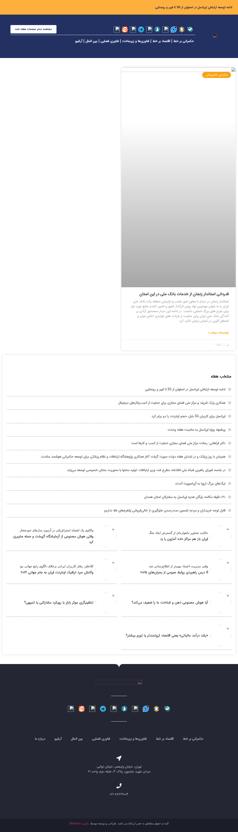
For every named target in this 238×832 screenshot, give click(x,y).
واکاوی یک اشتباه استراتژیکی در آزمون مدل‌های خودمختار (56, 530)
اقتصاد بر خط (161, 41)
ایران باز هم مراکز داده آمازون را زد (184, 539)
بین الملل (91, 41)
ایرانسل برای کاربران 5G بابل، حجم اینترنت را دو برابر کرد (188, 416)
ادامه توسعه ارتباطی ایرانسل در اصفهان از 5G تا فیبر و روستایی (193, 7)
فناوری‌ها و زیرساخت (135, 41)
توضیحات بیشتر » (218, 333)
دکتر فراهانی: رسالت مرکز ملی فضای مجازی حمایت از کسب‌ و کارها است (178, 443)
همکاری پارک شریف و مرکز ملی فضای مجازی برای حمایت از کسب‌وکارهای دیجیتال (171, 402)
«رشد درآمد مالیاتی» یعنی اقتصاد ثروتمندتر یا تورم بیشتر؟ (167, 635)
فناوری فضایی (110, 41)
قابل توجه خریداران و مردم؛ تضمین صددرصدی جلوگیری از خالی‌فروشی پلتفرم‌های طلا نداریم (164, 510)
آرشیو (78, 41)
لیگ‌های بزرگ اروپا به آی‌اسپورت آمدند (200, 483)
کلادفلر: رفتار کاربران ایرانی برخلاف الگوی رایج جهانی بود (56, 566)
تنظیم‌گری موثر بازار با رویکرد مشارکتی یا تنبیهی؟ (58, 602)
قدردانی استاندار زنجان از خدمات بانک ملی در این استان (184, 294)
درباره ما (40, 738)
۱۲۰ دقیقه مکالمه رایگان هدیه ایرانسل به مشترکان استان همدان (184, 497)
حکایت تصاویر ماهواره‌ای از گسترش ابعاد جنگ (178, 533)
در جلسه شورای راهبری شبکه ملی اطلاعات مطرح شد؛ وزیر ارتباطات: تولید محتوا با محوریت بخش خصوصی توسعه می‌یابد (146, 470)
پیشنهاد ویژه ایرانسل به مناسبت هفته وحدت (196, 429)
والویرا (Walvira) (79, 823)
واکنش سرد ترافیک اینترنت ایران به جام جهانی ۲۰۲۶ (57, 572)
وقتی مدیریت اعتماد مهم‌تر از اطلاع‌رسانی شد (178, 566)
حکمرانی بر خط (183, 41)
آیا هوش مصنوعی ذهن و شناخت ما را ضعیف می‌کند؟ (170, 602)
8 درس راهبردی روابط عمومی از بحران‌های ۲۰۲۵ (174, 572)
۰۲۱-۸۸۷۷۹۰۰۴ (119, 794)
